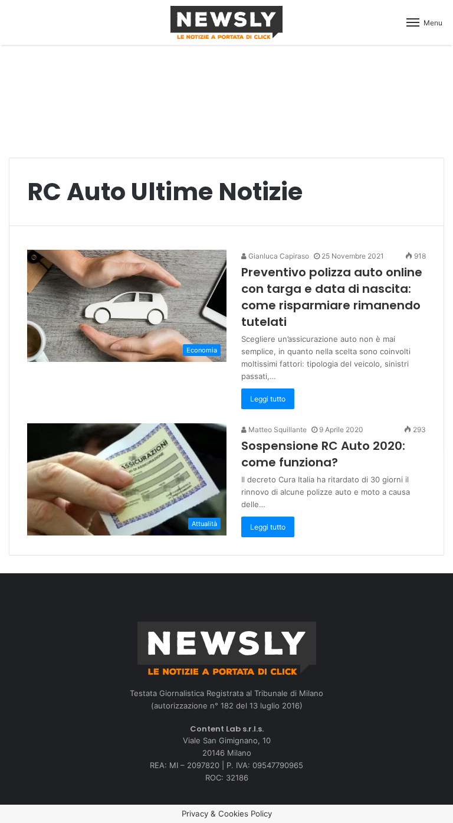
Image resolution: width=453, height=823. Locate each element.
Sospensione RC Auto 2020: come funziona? (323, 454)
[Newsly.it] (226, 22)
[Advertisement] (226, 95)
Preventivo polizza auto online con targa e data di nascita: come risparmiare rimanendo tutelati (331, 297)
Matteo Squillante (277, 429)
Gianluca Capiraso (278, 256)
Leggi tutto (267, 398)
